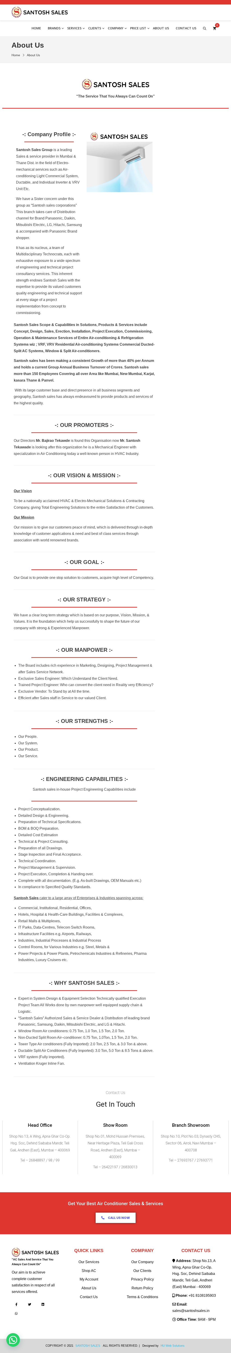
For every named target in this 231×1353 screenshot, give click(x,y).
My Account (89, 1279)
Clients (94, 28)
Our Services (89, 1262)
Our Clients (142, 1271)
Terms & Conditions (142, 1297)
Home (36, 28)
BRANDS (54, 28)
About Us (161, 28)
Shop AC (89, 1271)
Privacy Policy (142, 1279)
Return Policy (142, 1288)
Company (115, 28)
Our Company (142, 1262)
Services (74, 28)
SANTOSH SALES (87, 1345)
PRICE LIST (138, 28)
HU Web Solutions (173, 1345)
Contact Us (186, 28)
